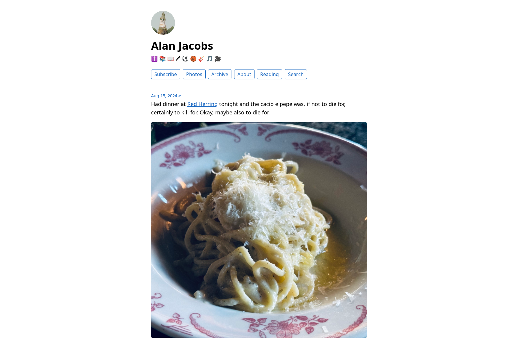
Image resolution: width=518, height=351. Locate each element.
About (244, 74)
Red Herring (202, 104)
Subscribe (165, 74)
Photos (194, 74)
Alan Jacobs (182, 45)
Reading (269, 74)
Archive (219, 74)
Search (296, 74)
